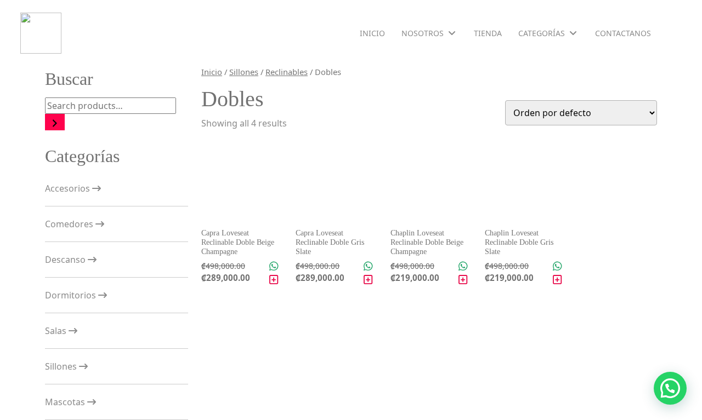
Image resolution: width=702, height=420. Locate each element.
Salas (57, 331)
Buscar (69, 79)
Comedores (70, 224)
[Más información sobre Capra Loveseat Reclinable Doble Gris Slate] (368, 280)
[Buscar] (55, 122)
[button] (670, 388)
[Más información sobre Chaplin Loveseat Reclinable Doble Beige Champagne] (463, 280)
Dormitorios (71, 295)
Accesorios (68, 188)
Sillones (62, 366)
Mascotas (66, 402)
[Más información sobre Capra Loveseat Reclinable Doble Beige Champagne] (274, 280)
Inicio (211, 71)
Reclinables (286, 71)
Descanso (66, 260)
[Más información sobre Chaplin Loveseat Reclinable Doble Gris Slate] (557, 280)
